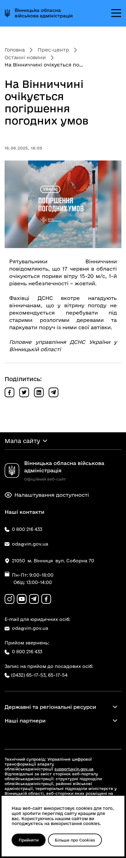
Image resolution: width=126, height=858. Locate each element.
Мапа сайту (22, 441)
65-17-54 (58, 675)
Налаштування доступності (51, 495)
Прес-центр (53, 49)
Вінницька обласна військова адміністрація (44, 13)
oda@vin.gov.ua (30, 628)
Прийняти (29, 840)
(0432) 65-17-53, (29, 675)
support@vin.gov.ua (74, 769)
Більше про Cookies (75, 840)
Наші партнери (25, 720)
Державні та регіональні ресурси (50, 707)
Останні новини (25, 57)
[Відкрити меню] (116, 13)
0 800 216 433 (27, 651)
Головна (15, 49)
